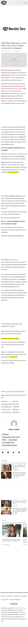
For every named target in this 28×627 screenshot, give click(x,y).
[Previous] (21, 521)
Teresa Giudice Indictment (9, 445)
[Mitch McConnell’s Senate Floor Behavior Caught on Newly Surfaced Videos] (6, 475)
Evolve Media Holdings (20, 608)
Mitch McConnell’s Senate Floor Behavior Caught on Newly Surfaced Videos (19, 474)
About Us (3, 596)
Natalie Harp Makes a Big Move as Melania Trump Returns (19, 466)
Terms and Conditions (14, 599)
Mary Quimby (16, 51)
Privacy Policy (4, 599)
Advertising (17, 596)
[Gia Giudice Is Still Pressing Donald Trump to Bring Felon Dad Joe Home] (11, 530)
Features (15, 505)
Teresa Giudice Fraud (8, 442)
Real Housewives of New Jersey (11, 437)
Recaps (14, 514)
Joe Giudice (5, 434)
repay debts (18, 88)
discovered (8, 91)
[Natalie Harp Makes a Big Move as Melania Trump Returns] (6, 467)
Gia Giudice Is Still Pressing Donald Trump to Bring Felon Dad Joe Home (11, 540)
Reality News (6, 544)
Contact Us (10, 596)
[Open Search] (24, 3)
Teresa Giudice (13, 440)
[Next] (24, 521)
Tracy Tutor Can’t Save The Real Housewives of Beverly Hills (20, 502)
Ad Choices (24, 596)
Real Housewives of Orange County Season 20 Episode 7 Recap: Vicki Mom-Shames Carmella (20, 510)
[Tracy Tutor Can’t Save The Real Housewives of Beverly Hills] (6, 503)
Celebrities (16, 469)
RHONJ (4, 440)
